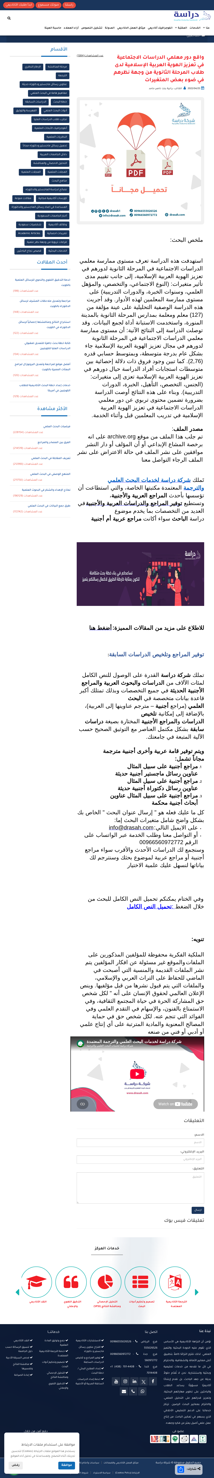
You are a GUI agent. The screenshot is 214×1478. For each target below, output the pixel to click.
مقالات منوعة (23, 198)
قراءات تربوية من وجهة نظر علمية (47, 242)
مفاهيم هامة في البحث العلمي (49, 93)
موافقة (66, 1465)
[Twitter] (143, 1381)
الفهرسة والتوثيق (26, 110)
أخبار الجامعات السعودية (52, 216)
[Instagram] (125, 1381)
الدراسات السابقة (35, 102)
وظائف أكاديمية (57, 224)
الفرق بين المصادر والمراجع (54, 442)
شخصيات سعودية (30, 224)
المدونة (110, 28)
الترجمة (62, 75)
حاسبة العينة (53, 28)
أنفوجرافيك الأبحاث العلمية (50, 128)
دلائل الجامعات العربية (53, 154)
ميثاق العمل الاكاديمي (131, 28)
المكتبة (182, 28)
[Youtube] (116, 1381)
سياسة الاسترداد (102, 1473)
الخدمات (195, 28)
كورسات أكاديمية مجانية (52, 198)
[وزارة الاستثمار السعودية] (203, 1439)
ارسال (197, 1210)
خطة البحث (60, 102)
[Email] (124, 1391)
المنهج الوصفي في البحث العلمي (50, 474)
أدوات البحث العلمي (55, 110)
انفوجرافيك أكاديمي (160, 28)
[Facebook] (153, 1381)
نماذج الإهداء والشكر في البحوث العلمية (46, 490)
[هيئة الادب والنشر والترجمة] (160, 1439)
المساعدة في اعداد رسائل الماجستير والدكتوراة (39, 207)
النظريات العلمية (57, 137)
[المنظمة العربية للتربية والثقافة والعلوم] (175, 1439)
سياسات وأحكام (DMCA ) (86, 1463)
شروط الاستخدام (79, 1473)
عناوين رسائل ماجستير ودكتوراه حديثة (44, 84)
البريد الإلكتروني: (192, 1152)
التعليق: (198, 1169)
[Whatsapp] (142, 1391)
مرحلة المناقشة (57, 67)
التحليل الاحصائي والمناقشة (50, 163)
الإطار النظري (33, 67)
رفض (16, 1465)
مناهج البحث (59, 181)
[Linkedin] (134, 1381)
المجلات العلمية (57, 172)
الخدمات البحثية (57, 251)
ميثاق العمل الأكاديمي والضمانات (121, 1463)
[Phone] (133, 1391)
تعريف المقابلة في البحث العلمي (50, 458)
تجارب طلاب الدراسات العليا (50, 119)
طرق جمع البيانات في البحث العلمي (49, 506)
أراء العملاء (71, 28)
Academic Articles (29, 233)
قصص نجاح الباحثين (29, 251)
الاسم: (199, 1135)
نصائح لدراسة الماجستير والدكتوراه (46, 189)
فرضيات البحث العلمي (56, 426)
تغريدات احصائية (57, 233)
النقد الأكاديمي (72, 1302)
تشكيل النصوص (91, 28)
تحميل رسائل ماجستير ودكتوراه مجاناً (45, 145)
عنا (207, 28)
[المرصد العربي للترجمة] (184, 1439)
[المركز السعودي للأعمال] (194, 1439)
